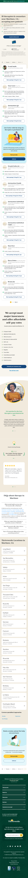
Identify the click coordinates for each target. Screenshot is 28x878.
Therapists (7, 62)
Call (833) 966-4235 (14, 37)
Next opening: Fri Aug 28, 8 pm (14, 120)
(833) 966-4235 (20, 1)
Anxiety (3, 716)
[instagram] (10, 846)
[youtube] (17, 846)
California (13, 62)
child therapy (18, 511)
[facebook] (12, 846)
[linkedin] (20, 846)
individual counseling (6, 509)
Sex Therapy (5, 718)
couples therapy (15, 509)
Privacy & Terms (14, 860)
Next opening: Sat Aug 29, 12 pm (14, 275)
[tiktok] (7, 846)
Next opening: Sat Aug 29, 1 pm (14, 254)
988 (5, 815)
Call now (14, 159)
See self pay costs (14, 370)
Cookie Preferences (14, 864)
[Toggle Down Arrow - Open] (24, 787)
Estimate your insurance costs (14, 366)
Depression (17, 716)
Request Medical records (14, 862)
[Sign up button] (21, 835)
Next (16, 302)
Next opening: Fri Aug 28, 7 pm (14, 80)
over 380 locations (13, 514)
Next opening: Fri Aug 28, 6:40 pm (14, 195)
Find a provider (14, 154)
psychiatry (11, 513)
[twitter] (15, 846)
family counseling (11, 511)
